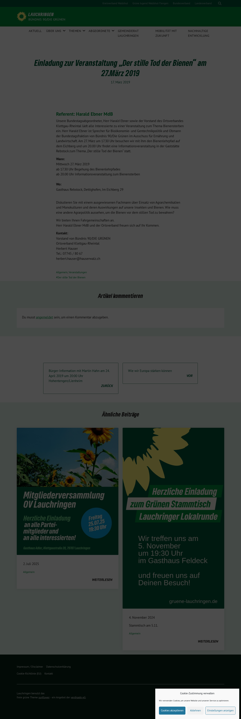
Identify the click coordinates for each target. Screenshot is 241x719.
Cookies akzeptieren (172, 710)
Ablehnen (195, 710)
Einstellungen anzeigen (220, 710)
